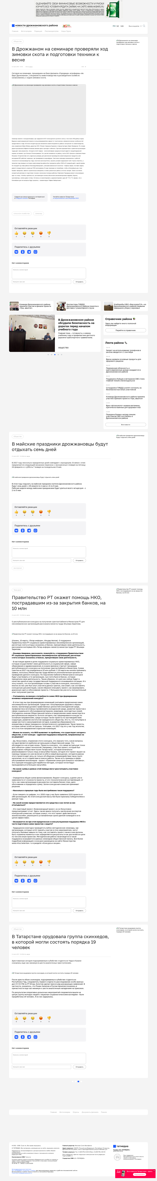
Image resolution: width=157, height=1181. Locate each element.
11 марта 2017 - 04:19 (17, 954)
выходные (18, 568)
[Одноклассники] (23, 252)
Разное (104, 1112)
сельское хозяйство (22, 213)
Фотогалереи (26, 31)
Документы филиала (90, 1112)
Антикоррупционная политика (21, 1169)
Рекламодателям (52, 31)
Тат (117, 26)
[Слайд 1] (48, 354)
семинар (38, 213)
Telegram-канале (22, 198)
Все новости (125, 424)
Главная (15, 31)
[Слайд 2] (51, 354)
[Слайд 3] (54, 354)
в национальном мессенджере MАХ (66, 198)
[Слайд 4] (58, 354)
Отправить (79, 282)
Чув (121, 26)
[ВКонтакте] (16, 252)
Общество (18, 41)
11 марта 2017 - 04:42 (17, 456)
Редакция (38, 31)
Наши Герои (66, 31)
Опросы (76, 1112)
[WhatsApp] (35, 252)
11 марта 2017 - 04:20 (17, 615)
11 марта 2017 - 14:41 (17, 66)
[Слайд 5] (61, 354)
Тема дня (17, 590)
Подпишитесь (139, 1174)
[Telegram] (29, 252)
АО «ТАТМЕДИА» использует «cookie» (24, 1170)
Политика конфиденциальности (22, 1173)
